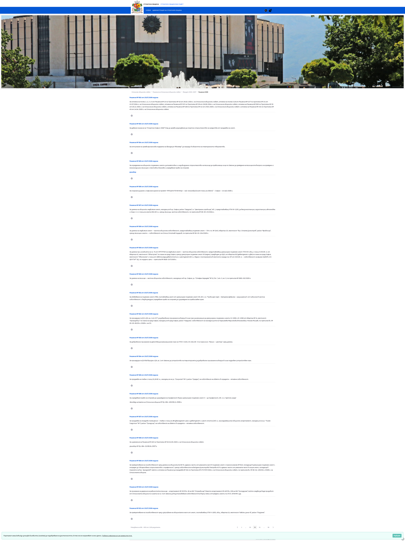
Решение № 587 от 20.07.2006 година (144, 205)
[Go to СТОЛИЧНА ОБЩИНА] (137, 7)
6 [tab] (380, 82)
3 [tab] (374, 82)
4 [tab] (376, 82)
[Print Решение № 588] (132, 239)
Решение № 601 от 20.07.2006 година (144, 508)
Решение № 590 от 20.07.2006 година (144, 274)
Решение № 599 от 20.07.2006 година (144, 461)
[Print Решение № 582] (132, 115)
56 (269, 527)
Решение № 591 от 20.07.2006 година (144, 293)
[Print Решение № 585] (132, 178)
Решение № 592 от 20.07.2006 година (144, 314)
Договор (133, 172)
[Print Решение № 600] (132, 500)
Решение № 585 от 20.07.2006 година (144, 161)
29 (250, 527)
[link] (266, 11)
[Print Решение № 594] (132, 367)
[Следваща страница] (273, 527)
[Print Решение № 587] (132, 218)
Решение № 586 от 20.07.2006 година (144, 186)
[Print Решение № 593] (132, 348)
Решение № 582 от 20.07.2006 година (144, 97)
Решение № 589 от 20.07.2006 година (144, 247)
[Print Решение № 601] (132, 519)
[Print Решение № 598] (132, 452)
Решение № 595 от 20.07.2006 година (144, 375)
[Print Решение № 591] (132, 305)
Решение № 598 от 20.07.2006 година (144, 438)
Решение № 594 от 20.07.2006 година (144, 356)
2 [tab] (372, 82)
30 (255, 527)
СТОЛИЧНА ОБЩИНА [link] (151, 4)
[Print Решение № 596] (132, 408)
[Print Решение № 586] (132, 197)
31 (260, 527)
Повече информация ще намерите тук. (117, 536)
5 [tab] (378, 82)
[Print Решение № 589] (132, 265)
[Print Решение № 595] (132, 385)
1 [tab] (369, 82)
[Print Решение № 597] (132, 429)
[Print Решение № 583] (132, 134)
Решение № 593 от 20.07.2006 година (144, 338)
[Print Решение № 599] (132, 479)
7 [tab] (382, 82)
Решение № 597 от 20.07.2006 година (144, 416)
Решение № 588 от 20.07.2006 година (144, 226)
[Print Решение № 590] (132, 284)
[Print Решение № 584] (132, 153)
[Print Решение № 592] (132, 329)
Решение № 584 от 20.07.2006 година (144, 142)
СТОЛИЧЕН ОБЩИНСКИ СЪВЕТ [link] (172, 4)
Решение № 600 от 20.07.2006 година (144, 487)
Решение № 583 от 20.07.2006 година (144, 124)
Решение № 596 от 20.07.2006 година (144, 394)
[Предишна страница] (237, 527)
